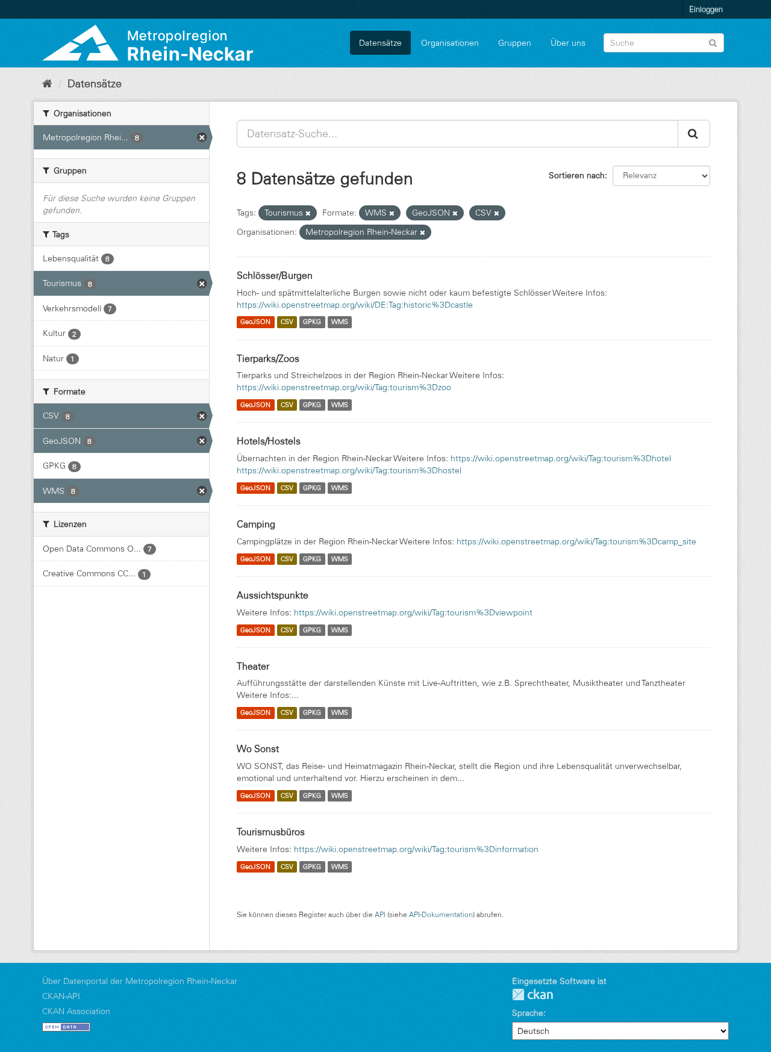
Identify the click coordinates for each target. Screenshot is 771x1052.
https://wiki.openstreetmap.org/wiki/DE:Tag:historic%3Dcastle (355, 304)
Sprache (527, 1012)
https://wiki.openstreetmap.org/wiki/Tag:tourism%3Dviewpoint (413, 612)
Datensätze (380, 42)
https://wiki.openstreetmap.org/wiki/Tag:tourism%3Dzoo (344, 387)
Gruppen (514, 42)
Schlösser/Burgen (275, 275)
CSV (287, 322)
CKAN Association (76, 1011)
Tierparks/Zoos (268, 358)
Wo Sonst (258, 748)
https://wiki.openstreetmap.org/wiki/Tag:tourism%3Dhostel (349, 470)
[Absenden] (713, 42)
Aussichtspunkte (272, 595)
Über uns (568, 42)
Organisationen (450, 42)
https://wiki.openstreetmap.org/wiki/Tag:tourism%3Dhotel (561, 458)
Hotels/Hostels (269, 441)
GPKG (312, 322)
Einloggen (706, 9)
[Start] (47, 83)
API (380, 914)
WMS (339, 322)
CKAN (532, 994)
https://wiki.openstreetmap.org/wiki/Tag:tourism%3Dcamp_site (576, 541)
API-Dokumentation (441, 914)
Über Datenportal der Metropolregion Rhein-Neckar (139, 981)
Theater (253, 666)
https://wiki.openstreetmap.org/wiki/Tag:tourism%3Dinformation (416, 849)
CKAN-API (61, 996)
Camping (256, 524)
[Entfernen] (308, 213)
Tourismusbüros (271, 832)
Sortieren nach (577, 175)
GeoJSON (255, 322)
